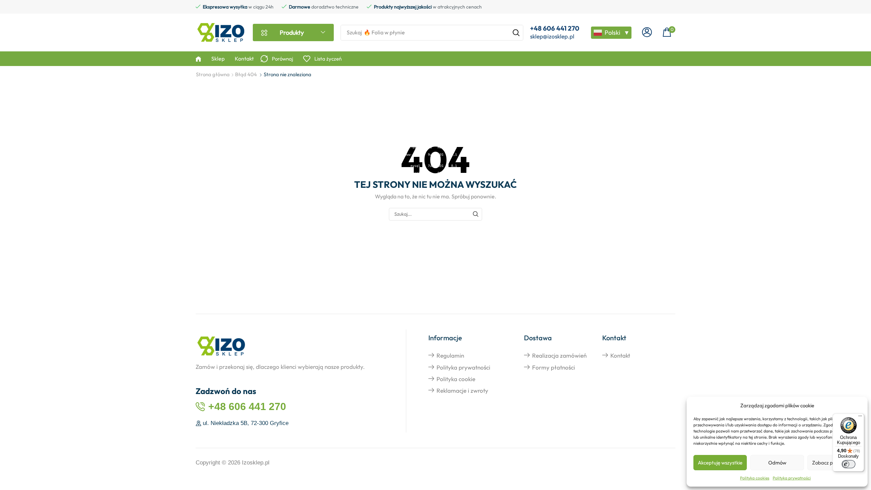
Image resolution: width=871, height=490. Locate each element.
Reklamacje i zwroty (462, 390)
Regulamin (450, 355)
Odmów (777, 462)
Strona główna (213, 74)
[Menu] (860, 417)
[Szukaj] (516, 32)
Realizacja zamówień (559, 355)
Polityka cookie (456, 378)
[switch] (848, 464)
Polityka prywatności (792, 477)
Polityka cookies (754, 477)
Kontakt (620, 355)
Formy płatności (553, 367)
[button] (647, 32)
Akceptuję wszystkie (720, 462)
